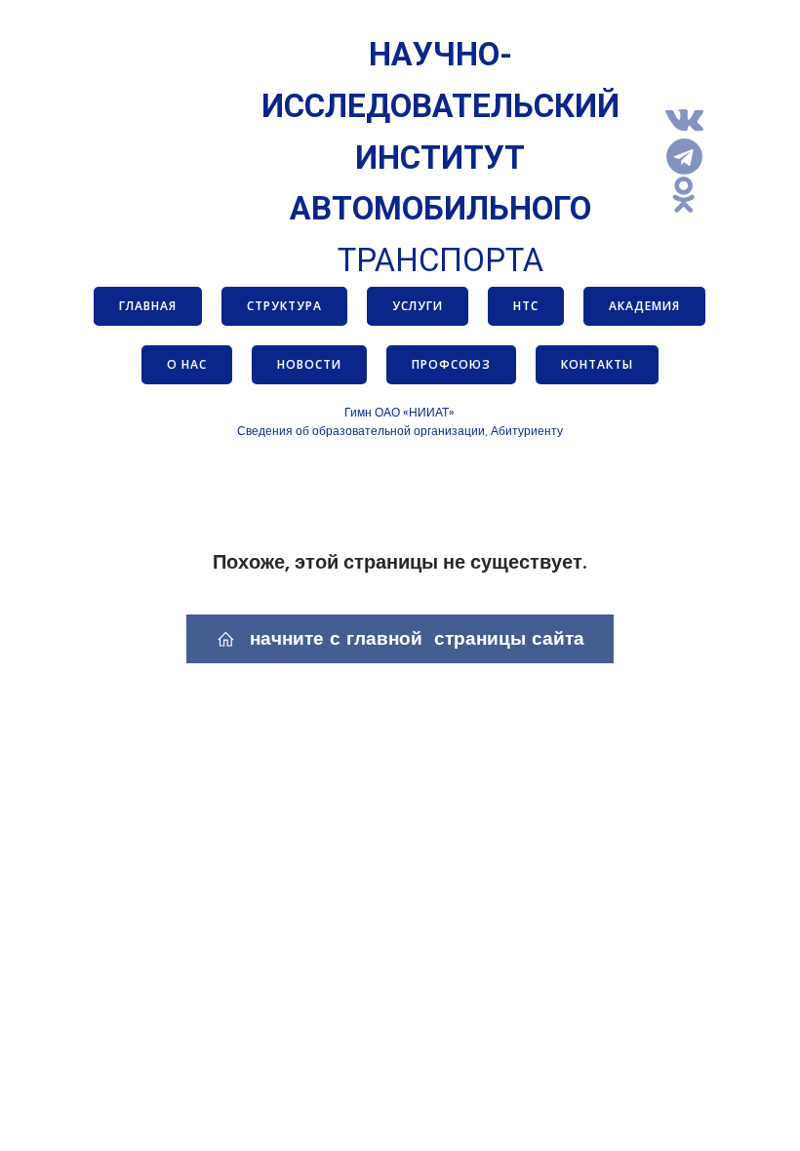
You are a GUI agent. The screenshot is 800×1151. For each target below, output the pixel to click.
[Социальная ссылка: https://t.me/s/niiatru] (691, 158)
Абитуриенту (527, 430)
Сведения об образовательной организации (361, 430)
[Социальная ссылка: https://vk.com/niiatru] (691, 119)
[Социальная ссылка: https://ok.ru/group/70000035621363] (691, 196)
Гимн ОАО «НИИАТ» (399, 412)
